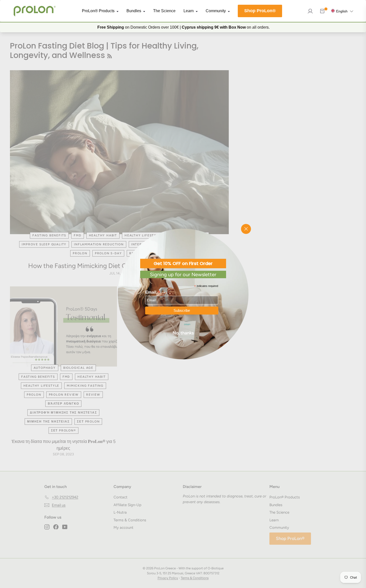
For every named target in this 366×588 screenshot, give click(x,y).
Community (216, 11)
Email (152, 292)
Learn (188, 11)
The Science (164, 11)
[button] (342, 11)
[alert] (183, 27)
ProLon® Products (98, 11)
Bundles (133, 11)
